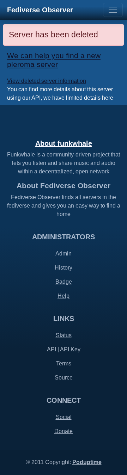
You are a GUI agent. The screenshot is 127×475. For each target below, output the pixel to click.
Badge (63, 282)
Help (63, 296)
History (63, 268)
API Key (70, 349)
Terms (63, 363)
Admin (63, 254)
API (51, 349)
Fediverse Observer (40, 10)
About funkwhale (63, 143)
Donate (63, 431)
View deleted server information (46, 81)
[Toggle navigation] (113, 10)
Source (64, 378)
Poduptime (87, 462)
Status (64, 335)
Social (64, 417)
